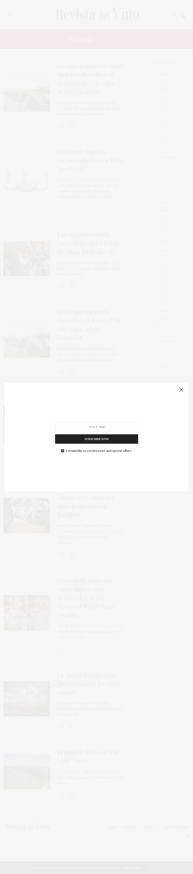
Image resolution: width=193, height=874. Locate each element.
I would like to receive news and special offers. (99, 450)
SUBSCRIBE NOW (96, 438)
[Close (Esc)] (181, 390)
